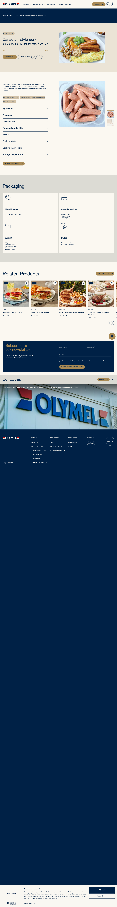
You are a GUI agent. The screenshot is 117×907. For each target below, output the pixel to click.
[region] (58, 303)
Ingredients (8, 108)
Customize (100, 896)
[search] (112, 4)
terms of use (102, 361)
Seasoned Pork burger (40, 312)
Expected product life (13, 128)
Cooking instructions (12, 148)
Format (6, 134)
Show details (28, 903)
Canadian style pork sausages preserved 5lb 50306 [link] (37, 15)
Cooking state (9, 141)
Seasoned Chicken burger (13, 312)
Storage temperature (13, 154)
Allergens (7, 115)
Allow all (102, 890)
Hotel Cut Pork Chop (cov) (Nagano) (98, 313)
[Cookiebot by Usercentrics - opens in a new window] (12, 903)
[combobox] (9, 463)
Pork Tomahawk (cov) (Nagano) (71, 312)
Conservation (9, 121)
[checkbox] (60, 361)
